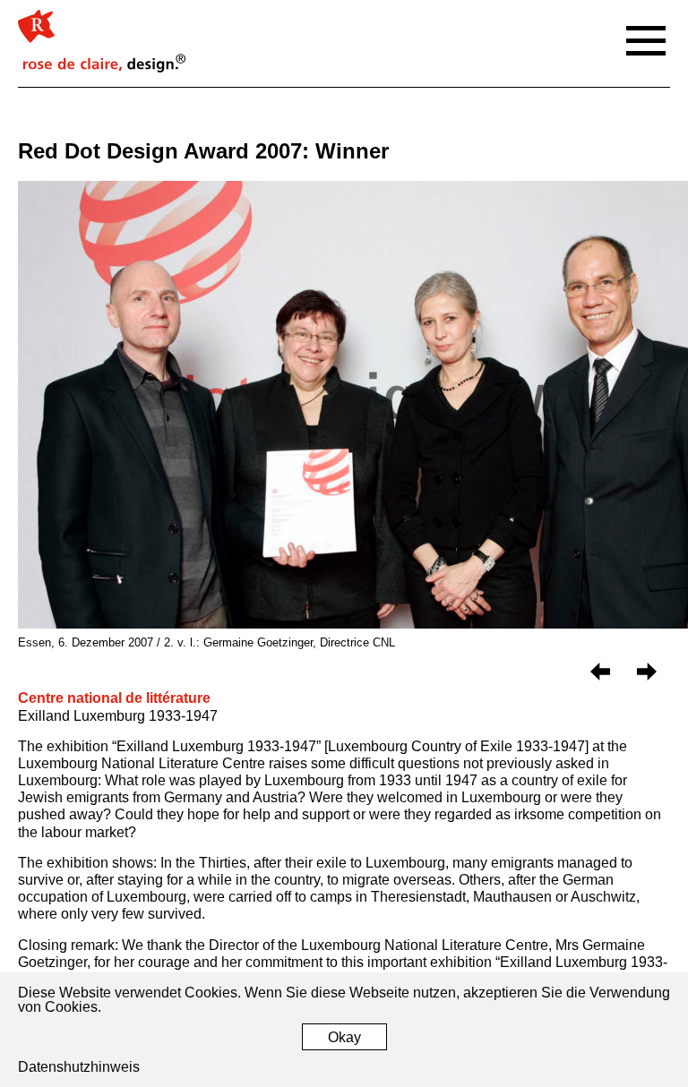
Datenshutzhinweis (79, 1067)
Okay (344, 1037)
